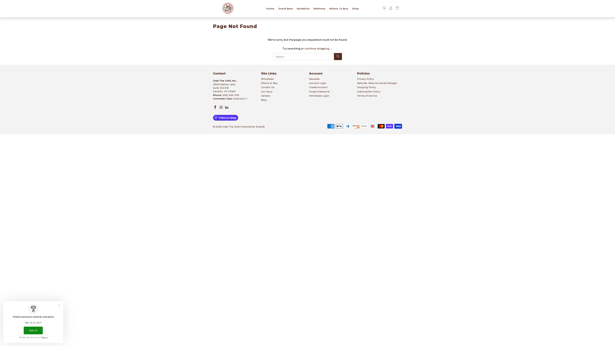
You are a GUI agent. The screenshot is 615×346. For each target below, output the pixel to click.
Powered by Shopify (253, 126)
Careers (265, 95)
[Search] (338, 56)
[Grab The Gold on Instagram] (221, 107)
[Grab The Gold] (228, 9)
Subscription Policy (368, 91)
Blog (263, 100)
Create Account (318, 87)
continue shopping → (318, 48)
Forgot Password (319, 91)
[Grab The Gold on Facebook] (215, 107)
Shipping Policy (366, 87)
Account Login (317, 83)
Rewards (314, 79)
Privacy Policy (365, 79)
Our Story (266, 91)
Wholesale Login (319, 95)
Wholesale (267, 79)
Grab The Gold (230, 126)
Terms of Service (367, 95)
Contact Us (267, 87)
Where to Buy (269, 83)
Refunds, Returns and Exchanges (377, 83)
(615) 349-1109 (230, 95)
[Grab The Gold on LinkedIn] (227, 107)
